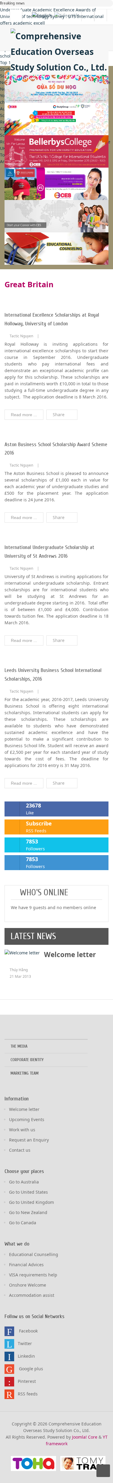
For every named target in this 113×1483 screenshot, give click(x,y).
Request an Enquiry (29, 1140)
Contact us (19, 1150)
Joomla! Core (84, 1437)
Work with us (22, 1129)
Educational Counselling (33, 1254)
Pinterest (27, 1381)
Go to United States (28, 1192)
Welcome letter (70, 954)
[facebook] (9, 1331)
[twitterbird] (9, 1344)
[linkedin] (9, 1356)
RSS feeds (28, 1394)
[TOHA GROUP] (33, 1463)
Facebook (28, 1331)
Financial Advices (26, 1264)
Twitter (25, 1343)
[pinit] (9, 1381)
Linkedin (26, 1356)
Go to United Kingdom (31, 1202)
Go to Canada (22, 1222)
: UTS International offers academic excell (52, 16)
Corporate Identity (27, 1059)
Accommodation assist (31, 1295)
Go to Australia (24, 1182)
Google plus (31, 1368)
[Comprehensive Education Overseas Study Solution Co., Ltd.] (59, 51)
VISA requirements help (33, 1275)
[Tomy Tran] (82, 1463)
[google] (9, 1369)
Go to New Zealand (28, 1212)
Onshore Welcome (27, 1285)
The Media (19, 1046)
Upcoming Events (26, 1119)
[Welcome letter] (22, 952)
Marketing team (25, 1073)
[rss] (9, 1394)
